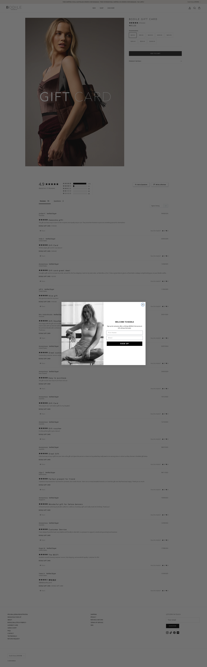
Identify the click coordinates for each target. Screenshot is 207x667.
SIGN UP (124, 344)
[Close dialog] (142, 304)
